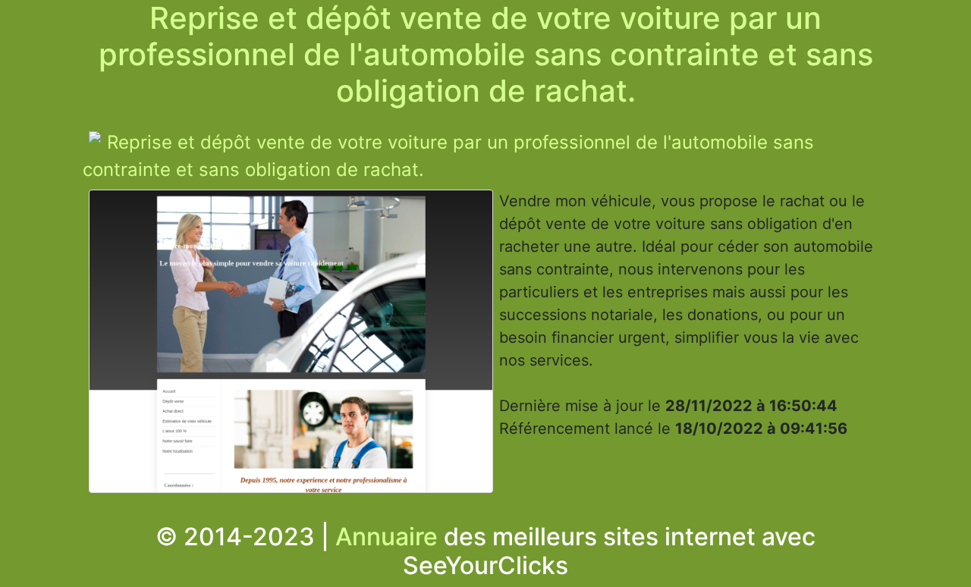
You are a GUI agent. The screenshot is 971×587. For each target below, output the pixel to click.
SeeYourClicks (485, 565)
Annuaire (386, 536)
